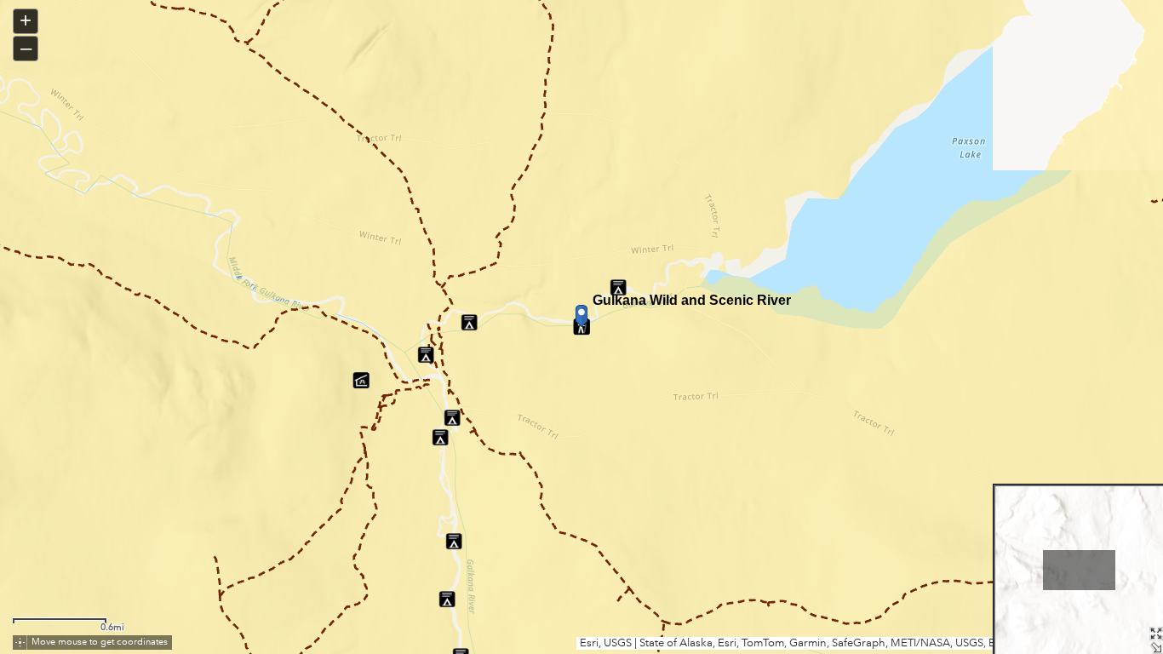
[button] (20, 642)
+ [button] (26, 20)
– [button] (26, 47)
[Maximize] (1156, 633)
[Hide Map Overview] (1156, 647)
